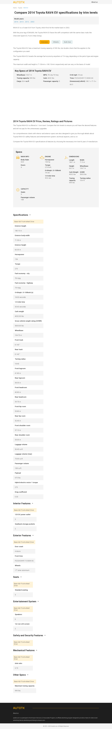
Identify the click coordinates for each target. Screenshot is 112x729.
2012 (27, 22)
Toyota (20, 8)
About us (16, 713)
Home (15, 8)
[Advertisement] (56, 101)
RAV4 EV (25, 8)
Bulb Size (67, 42)
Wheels (56, 42)
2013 (22, 22)
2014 (16, 22)
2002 (32, 22)
